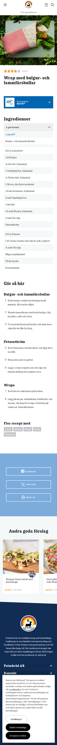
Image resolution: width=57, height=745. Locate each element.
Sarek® (10, 134)
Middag (18, 429)
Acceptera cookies (18, 735)
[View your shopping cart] (46, 4)
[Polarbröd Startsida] (28, 623)
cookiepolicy (15, 689)
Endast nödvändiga (18, 727)
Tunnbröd (10, 434)
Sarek (37, 429)
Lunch (8, 429)
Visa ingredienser (29, 12)
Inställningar (16, 719)
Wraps (28, 429)
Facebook (30, 471)
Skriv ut (30, 497)
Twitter (31, 484)
